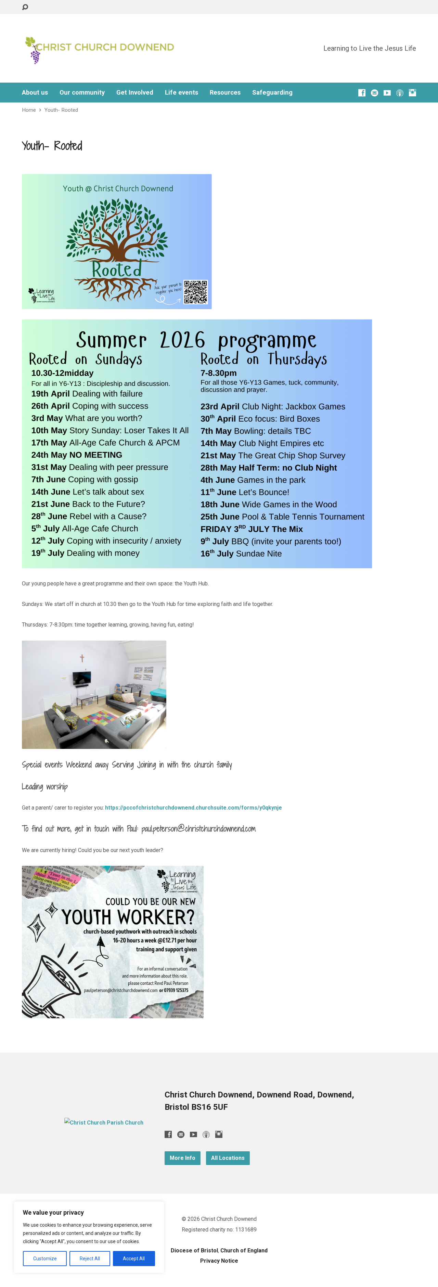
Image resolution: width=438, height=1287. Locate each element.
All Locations (228, 1158)
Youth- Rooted (61, 110)
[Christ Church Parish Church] (103, 1122)
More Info (182, 1158)
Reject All (90, 1258)
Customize (45, 1258)
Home (29, 110)
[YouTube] (387, 92)
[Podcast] (399, 92)
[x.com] (374, 92)
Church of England (244, 1250)
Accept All (134, 1258)
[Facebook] (361, 92)
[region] (89, 1237)
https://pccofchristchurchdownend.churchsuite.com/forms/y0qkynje (193, 807)
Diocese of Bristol (194, 1250)
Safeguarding (272, 92)
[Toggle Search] (25, 7)
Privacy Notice (219, 1261)
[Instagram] (412, 92)
